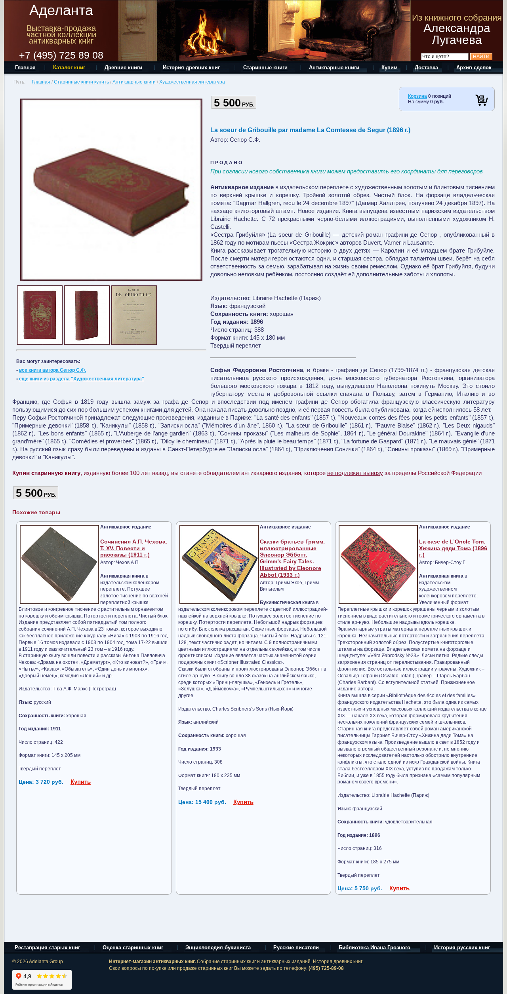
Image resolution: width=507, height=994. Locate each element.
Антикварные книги (134, 82)
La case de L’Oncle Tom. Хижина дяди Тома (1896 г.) (453, 548)
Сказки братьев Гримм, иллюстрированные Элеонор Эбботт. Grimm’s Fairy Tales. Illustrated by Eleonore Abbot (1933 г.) (292, 558)
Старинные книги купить (81, 82)
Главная (41, 82)
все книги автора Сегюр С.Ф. (52, 370)
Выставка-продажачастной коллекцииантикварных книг (61, 34)
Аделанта (61, 10)
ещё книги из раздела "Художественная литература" (81, 379)
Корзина (417, 96)
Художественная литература (192, 82)
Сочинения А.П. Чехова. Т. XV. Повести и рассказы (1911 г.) (133, 548)
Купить (81, 781)
